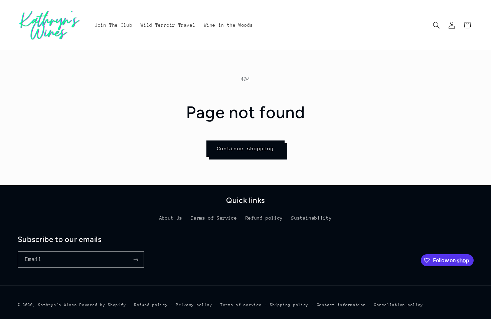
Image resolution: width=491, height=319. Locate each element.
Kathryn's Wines (57, 305)
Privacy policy (194, 305)
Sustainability (311, 218)
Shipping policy (289, 305)
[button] (436, 25)
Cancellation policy (398, 305)
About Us (170, 218)
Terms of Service (214, 218)
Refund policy (264, 218)
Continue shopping (245, 148)
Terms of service (241, 305)
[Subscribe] (135, 259)
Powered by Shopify (102, 305)
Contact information (341, 305)
